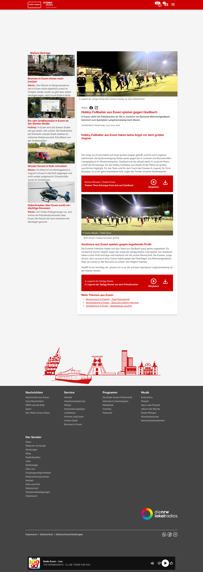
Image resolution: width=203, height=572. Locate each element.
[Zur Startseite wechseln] (34, 5)
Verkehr (68, 397)
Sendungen (31, 449)
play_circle (165, 563)
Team (28, 442)
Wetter (67, 405)
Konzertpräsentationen (153, 420)
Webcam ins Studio (36, 445)
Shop (28, 453)
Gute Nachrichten (35, 401)
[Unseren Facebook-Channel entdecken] (170, 534)
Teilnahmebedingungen (38, 492)
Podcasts (107, 413)
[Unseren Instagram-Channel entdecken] (175, 534)
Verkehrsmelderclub (74, 401)
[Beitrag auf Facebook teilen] (91, 107)
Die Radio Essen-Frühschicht (117, 397)
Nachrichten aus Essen (37, 397)
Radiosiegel (32, 465)
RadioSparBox (33, 457)
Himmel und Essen (74, 416)
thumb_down (159, 563)
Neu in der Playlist (150, 405)
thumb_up (171, 563)
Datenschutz (32, 488)
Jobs (28, 461)
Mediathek (108, 405)
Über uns (30, 469)
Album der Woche (150, 409)
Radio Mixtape (148, 413)
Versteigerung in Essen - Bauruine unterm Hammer (112, 302)
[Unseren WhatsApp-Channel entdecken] (164, 534)
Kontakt (30, 480)
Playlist (145, 401)
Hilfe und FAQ (33, 484)
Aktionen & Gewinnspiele (115, 401)
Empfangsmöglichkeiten (38, 472)
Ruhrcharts (147, 397)
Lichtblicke (70, 413)
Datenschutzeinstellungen (69, 534)
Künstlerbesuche (150, 416)
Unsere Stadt (71, 420)
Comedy (107, 409)
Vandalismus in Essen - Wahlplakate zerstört (109, 306)
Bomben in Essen (73, 424)
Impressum (31, 496)
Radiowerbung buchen (37, 476)
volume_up (152, 563)
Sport (28, 409)
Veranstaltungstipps (74, 409)
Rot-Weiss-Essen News (38, 413)
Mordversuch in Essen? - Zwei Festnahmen (108, 299)
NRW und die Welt (35, 405)
